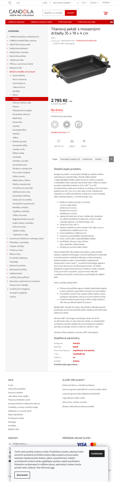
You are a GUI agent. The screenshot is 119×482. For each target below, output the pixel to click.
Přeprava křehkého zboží (19, 399)
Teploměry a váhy (20, 234)
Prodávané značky (16, 418)
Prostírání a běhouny (19, 258)
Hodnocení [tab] (87, 159)
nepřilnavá (78, 350)
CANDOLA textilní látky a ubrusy (23, 40)
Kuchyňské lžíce (20, 130)
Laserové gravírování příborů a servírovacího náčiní (84, 389)
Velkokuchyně (16, 273)
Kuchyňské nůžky (20, 145)
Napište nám (13, 429)
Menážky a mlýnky (20, 207)
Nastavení (22, 475)
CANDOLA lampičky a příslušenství (24, 36)
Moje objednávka (15, 414)
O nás (44, 3)
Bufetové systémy (18, 265)
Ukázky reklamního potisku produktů (78, 406)
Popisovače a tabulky (19, 285)
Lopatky (16, 126)
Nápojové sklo (16, 67)
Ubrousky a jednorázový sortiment (25, 281)
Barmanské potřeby (18, 269)
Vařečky (16, 133)
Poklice (16, 106)
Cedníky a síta (19, 149)
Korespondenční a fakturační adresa (24, 403)
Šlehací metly (18, 153)
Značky (13, 296)
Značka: (64, 43)
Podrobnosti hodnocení (86, 40)
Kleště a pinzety (20, 141)
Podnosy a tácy (16, 250)
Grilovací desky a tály (22, 102)
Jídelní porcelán (17, 60)
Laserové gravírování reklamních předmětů (81, 394)
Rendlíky (16, 91)
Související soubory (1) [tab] (70, 159)
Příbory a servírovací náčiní (21, 64)
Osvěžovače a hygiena (19, 289)
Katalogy (12, 422)
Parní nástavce (19, 83)
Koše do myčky (19, 226)
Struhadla (17, 157)
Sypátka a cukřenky (21, 211)
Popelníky (14, 261)
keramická (89, 350)
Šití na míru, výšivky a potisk (74, 402)
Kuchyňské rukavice (21, 114)
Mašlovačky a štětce (21, 180)
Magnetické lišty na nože (23, 219)
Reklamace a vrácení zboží (19, 411)
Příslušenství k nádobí (22, 110)
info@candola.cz (20, 443)
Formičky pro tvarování (23, 188)
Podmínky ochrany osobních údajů (23, 407)
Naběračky (17, 118)
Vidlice (15, 137)
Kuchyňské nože (20, 164)
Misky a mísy (15, 254)
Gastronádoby (19, 75)
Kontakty (12, 425)
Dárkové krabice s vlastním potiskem (78, 385)
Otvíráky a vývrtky (20, 161)
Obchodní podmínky (62, 3)
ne (74, 357)
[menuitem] (16, 22)
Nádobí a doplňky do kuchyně (22, 71)
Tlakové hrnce (19, 87)
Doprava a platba (15, 392)
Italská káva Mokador (19, 48)
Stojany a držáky (17, 246)
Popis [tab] (55, 159)
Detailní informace (59, 132)
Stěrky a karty (19, 176)
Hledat (70, 13)
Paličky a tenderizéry (22, 184)
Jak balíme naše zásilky (18, 396)
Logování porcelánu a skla (73, 398)
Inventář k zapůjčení (18, 292)
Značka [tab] (98, 159)
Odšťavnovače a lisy (21, 192)
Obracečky (17, 122)
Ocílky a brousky (20, 215)
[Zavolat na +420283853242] (12, 2)
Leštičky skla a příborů (19, 277)
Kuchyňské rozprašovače (24, 203)
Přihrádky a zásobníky (19, 242)
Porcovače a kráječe (21, 172)
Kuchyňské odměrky (21, 195)
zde (52, 467)
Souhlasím (96, 453)
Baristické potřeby (18, 56)
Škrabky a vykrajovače (22, 168)
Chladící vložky (19, 230)
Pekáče (16, 98)
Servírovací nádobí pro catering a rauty (27, 238)
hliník (75, 346)
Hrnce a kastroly (20, 79)
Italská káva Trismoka (19, 52)
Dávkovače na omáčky (22, 199)
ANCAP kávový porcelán (20, 44)
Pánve (15, 95)
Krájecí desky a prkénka (23, 223)
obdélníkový (79, 354)
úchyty (76, 361)
